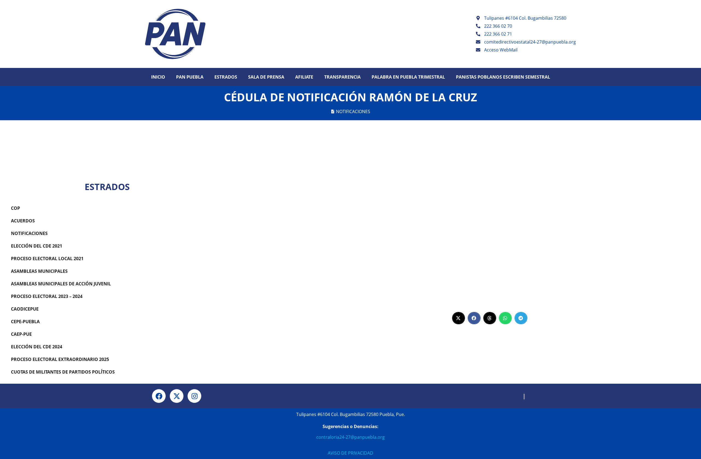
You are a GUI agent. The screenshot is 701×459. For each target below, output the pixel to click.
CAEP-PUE (21, 334)
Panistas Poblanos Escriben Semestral (503, 77)
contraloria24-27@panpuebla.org (350, 437)
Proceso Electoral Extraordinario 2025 (60, 359)
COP (15, 208)
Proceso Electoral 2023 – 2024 (46, 296)
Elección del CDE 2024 (36, 347)
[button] (458, 318)
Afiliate (304, 77)
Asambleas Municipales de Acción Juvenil (61, 284)
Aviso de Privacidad (350, 453)
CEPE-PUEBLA (25, 322)
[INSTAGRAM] (194, 396)
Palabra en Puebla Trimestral (408, 77)
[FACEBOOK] (159, 396)
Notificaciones (353, 111)
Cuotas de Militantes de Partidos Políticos (63, 372)
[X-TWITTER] (176, 396)
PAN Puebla (189, 77)
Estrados (225, 77)
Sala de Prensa (266, 77)
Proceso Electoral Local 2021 (47, 259)
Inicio (158, 77)
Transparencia (342, 77)
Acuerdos (23, 221)
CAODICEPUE (25, 309)
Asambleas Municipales (39, 271)
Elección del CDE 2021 (36, 246)
